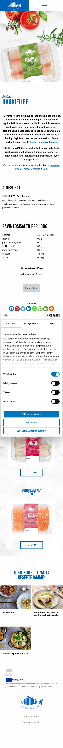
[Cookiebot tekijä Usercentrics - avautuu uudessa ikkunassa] (47, 315)
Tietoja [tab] (51, 323)
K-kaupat (55, 165)
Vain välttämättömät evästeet (31, 431)
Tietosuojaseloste (31, 716)
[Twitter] (22, 308)
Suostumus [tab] (11, 323)
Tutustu (35, 473)
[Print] (51, 308)
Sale (45, 169)
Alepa (26, 169)
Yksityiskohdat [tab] (31, 323)
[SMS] (40, 308)
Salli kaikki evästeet (31, 414)
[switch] (55, 383)
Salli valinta (31, 422)
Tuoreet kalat (31, 288)
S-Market (35, 169)
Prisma (19, 169)
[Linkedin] (28, 308)
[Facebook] (11, 308)
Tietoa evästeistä (31, 722)
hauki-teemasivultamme (43, 142)
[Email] (45, 308)
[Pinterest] (17, 308)
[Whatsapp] (34, 308)
